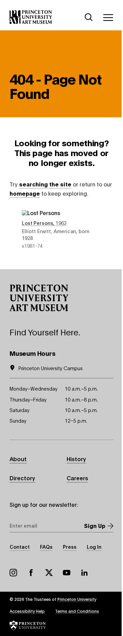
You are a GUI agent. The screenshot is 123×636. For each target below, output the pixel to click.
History (76, 458)
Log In (94, 546)
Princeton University (76, 599)
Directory (22, 477)
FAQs (46, 546)
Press (70, 546)
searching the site (45, 183)
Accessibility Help (27, 611)
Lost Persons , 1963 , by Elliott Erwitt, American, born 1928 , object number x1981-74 (61, 229)
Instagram (13, 572)
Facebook (31, 572)
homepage (25, 193)
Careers (77, 477)
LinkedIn (84, 572)
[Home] (31, 17)
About (18, 458)
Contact (20, 546)
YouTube (66, 572)
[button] (39, 298)
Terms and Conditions (77, 611)
